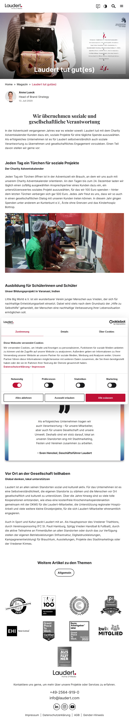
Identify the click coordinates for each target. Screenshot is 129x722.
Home (9, 84)
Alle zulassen (105, 397)
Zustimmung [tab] (22, 331)
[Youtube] (72, 707)
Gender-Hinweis (93, 715)
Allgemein (64, 572)
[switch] (48, 385)
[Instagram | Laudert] (64, 707)
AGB (77, 715)
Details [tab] (64, 331)
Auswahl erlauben (64, 397)
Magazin (22, 84)
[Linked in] (56, 707)
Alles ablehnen (23, 397)
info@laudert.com (64, 698)
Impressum (38, 366)
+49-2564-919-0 (64, 692)
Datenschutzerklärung (17, 366)
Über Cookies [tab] (106, 331)
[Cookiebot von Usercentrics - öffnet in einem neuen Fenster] (111, 322)
